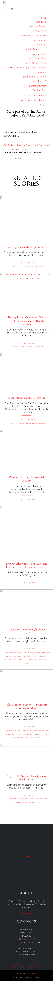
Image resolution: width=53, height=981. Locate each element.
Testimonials (39, 90)
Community (15, 423)
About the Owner (37, 26)
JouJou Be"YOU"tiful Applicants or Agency (24, 67)
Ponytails (35, 799)
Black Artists (16, 346)
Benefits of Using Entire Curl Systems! (26, 479)
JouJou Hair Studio (29, 973)
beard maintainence (41, 730)
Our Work (41, 72)
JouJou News (39, 54)
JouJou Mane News (14, 158)
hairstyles (28, 799)
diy (32, 652)
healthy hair (27, 656)
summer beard (35, 737)
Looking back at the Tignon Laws (26, 247)
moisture (44, 656)
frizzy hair (42, 652)
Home (43, 13)
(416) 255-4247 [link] (28, 939)
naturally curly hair (35, 659)
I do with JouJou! (37, 81)
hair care (17, 734)
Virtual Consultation (35, 95)
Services (41, 44)
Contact (42, 104)
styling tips (44, 799)
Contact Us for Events (35, 62)
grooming (10, 734)
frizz (36, 652)
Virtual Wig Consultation (33, 100)
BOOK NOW (26, 957)
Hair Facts (12, 656)
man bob (23, 737)
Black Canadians (27, 346)
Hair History (38, 266)
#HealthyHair (17, 652)
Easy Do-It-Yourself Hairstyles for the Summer (26, 777)
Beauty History (18, 266)
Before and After (37, 85)
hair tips (19, 656)
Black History (28, 266)
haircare (15, 737)
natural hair (8, 659)
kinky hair (37, 656)
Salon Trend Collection (34, 76)
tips (39, 802)
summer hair (18, 802)
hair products (35, 734)
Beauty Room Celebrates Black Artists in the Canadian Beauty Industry (26, 321)
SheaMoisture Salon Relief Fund (27, 398)
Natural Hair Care (20, 659)
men (27, 737)
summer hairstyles (30, 802)
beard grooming (28, 730)
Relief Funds (29, 423)
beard (19, 730)
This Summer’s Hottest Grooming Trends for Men (26, 706)
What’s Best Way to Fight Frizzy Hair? (26, 631)
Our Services (39, 40)
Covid (22, 423)
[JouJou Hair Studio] (8, 4)
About (43, 17)
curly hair (27, 652)
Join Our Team (39, 30)
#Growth (8, 652)
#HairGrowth (11, 730)
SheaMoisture (39, 423)
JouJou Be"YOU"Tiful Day (33, 35)
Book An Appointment (35, 49)
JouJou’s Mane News (35, 58)
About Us (41, 21)
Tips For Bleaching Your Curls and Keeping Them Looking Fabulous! (26, 565)
